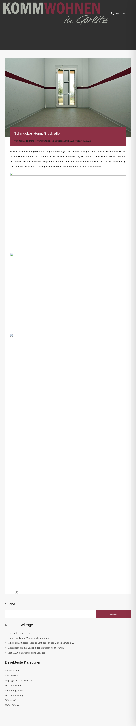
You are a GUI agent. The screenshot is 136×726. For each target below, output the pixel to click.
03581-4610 (120, 13)
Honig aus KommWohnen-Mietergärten (28, 638)
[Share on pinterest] (28, 592)
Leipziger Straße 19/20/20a (19, 680)
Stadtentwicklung (14, 695)
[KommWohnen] (55, 23)
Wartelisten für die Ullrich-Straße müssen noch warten (36, 647)
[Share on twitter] (16, 592)
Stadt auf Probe (13, 685)
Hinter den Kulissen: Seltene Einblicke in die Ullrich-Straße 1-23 (41, 643)
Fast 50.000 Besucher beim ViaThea (26, 652)
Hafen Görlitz (12, 705)
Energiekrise (11, 675)
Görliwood (10, 700)
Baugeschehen (62, 141)
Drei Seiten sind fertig (19, 633)
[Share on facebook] (11, 592)
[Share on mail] (23, 592)
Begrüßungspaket (14, 690)
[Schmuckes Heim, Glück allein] (68, 97)
